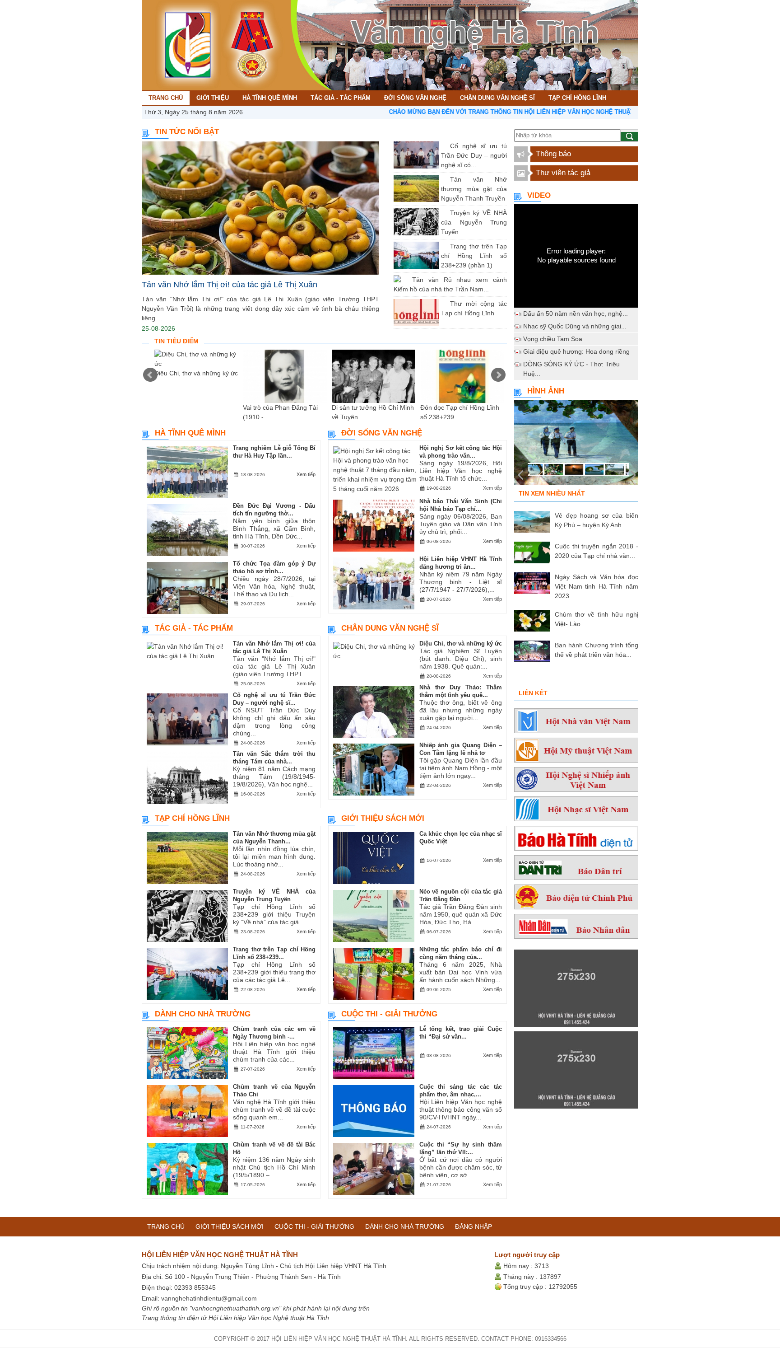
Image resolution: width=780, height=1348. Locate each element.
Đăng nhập (473, 1226)
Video (539, 195)
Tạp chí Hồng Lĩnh (192, 818)
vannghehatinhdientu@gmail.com (209, 1298)
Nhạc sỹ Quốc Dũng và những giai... (575, 326)
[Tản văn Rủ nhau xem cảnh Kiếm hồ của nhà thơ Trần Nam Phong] (405, 279)
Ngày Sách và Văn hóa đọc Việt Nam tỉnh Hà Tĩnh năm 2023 (596, 586)
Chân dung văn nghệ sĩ (390, 628)
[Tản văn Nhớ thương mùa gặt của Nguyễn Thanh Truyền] (443, 179)
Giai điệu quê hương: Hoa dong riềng (576, 351)
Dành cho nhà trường (203, 1014)
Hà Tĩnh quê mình (190, 433)
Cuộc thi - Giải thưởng (389, 1014)
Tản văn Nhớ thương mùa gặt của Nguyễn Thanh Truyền (474, 189)
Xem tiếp (306, 474)
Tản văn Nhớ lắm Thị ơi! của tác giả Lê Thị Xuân (229, 284)
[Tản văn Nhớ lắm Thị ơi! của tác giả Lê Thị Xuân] (260, 208)
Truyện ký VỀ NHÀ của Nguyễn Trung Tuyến (474, 222)
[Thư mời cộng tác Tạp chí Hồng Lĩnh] (443, 303)
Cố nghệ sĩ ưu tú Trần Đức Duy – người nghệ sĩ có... (474, 155)
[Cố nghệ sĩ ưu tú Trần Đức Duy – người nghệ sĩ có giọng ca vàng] (443, 146)
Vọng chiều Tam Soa (552, 338)
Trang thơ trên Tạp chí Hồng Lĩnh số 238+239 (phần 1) (474, 256)
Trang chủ (166, 1226)
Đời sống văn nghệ (381, 433)
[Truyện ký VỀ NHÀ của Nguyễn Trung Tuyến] (443, 212)
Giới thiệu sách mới (382, 818)
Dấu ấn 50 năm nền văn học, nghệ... (575, 313)
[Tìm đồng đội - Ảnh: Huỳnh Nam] (576, 445)
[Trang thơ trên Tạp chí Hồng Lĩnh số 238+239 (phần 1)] (443, 246)
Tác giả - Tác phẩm (194, 628)
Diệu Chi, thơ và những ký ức (196, 373)
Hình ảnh (545, 391)
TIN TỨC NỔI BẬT (187, 131)
